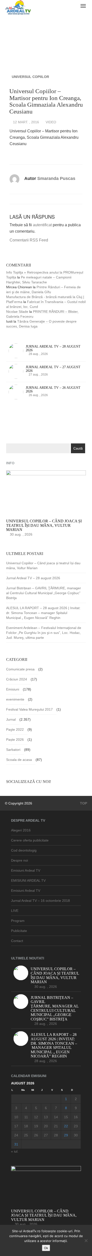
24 (16, 1135)
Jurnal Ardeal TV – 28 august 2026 (33, 578)
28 (56, 1135)
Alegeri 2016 (21, 830)
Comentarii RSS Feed (29, 240)
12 (36, 1117)
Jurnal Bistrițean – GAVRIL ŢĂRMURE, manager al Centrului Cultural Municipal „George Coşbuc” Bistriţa (43, 593)
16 (76, 1117)
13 (46, 1117)
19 (36, 1126)
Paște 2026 (15, 739)
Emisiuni (12, 689)
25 (26, 1135)
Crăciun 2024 (16, 679)
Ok (46, 1248)
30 (76, 1135)
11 (26, 1117)
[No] (85, 1240)
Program (18, 921)
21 (56, 1126)
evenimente (15, 699)
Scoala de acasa (19, 760)
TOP (83, 803)
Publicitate (19, 931)
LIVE (14, 911)
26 (36, 1135)
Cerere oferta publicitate (30, 840)
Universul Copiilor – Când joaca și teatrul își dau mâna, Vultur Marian (43, 565)
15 (66, 1117)
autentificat (42, 225)
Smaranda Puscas (56, 178)
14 (56, 1117)
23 (76, 1126)
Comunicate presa (20, 669)
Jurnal (11, 719)
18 (26, 1126)
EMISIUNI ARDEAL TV (28, 880)
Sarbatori (13, 750)
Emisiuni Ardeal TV (25, 870)
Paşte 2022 (15, 729)
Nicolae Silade (17, 312)
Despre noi (19, 860)
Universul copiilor (30, 77)
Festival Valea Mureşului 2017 (29, 709)
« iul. (14, 1151)
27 (46, 1135)
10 (16, 1117)
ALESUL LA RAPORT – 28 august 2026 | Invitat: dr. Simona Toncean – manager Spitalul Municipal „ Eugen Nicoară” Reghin (43, 613)
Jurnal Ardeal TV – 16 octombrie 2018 (40, 901)
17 (16, 1126)
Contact (17, 941)
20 (46, 1126)
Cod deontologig (24, 850)
